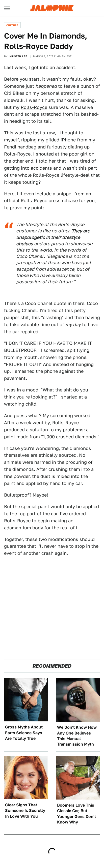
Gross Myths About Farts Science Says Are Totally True (24, 733)
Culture (12, 25)
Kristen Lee (18, 56)
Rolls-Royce (34, 107)
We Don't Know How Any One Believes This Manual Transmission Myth (77, 736)
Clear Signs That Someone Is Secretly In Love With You (25, 811)
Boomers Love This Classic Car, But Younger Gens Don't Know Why (76, 813)
